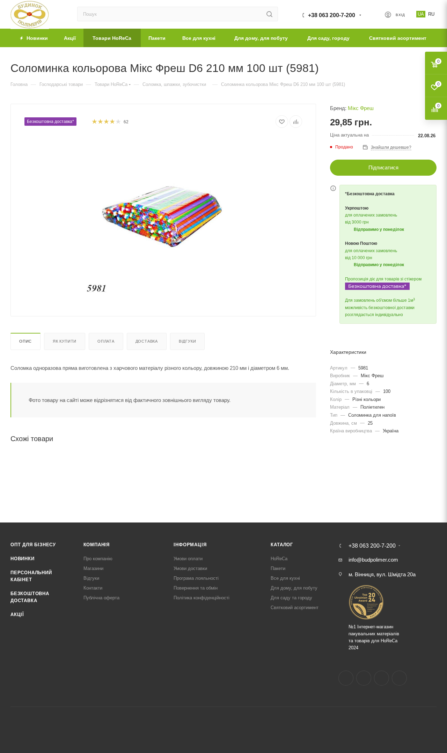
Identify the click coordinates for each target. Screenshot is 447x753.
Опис (25, 341)
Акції (17, 614)
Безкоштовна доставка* (50, 121)
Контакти (92, 588)
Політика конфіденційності (201, 597)
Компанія (96, 544)
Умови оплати (188, 558)
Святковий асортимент (294, 607)
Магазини (93, 568)
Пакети (278, 568)
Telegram (381, 678)
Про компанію (97, 558)
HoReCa (279, 558)
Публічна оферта (101, 597)
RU (431, 14)
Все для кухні (285, 578)
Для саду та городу (291, 597)
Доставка (146, 341)
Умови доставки (190, 568)
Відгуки (187, 341)
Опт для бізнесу (33, 544)
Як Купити (64, 341)
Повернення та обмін (196, 588)
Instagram (363, 678)
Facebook (345, 678)
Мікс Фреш (361, 108)
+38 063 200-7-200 (331, 15)
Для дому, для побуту (294, 588)
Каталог (282, 544)
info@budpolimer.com (373, 560)
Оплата (106, 341)
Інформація (190, 544)
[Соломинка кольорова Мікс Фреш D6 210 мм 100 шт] (163, 215)
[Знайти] (269, 14)
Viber (399, 678)
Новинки (22, 558)
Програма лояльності (196, 578)
